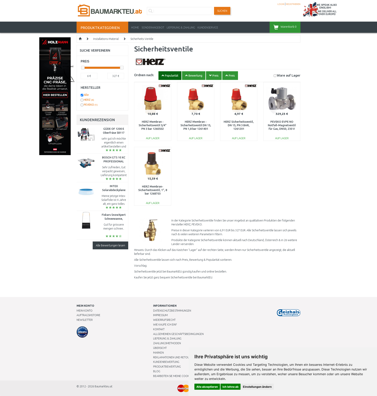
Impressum (160, 315)
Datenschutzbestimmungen (172, 310)
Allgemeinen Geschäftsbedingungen (178, 334)
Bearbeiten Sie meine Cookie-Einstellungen (182, 376)
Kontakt (159, 329)
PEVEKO (91, 104)
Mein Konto (84, 310)
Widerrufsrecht (164, 319)
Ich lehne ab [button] (230, 386)
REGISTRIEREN (293, 4)
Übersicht (160, 347)
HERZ (89, 99)
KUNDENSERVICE (208, 27)
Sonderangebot (153, 27)
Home (135, 27)
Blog (156, 371)
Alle (86, 94)
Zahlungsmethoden (167, 343)
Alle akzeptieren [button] (207, 386)
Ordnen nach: (144, 75)
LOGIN (280, 4)
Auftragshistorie (88, 315)
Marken (158, 352)
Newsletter (85, 319)
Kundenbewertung (166, 361)
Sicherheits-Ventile (141, 38)
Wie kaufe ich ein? (165, 324)
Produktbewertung (167, 366)
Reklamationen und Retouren (173, 357)
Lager (288, 75)
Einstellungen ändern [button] (257, 386)
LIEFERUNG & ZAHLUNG (181, 27)
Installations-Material (106, 38)
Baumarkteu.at (103, 386)
